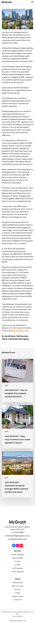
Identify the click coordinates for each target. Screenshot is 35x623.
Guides (17, 593)
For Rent (18, 565)
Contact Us (17, 600)
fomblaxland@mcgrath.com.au (18, 536)
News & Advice (17, 583)
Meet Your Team (17, 586)
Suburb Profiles (17, 596)
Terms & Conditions (17, 616)
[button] (32, 2)
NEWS (6, 385)
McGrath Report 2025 (19, 331)
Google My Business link (17, 539)
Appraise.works (21, 620)
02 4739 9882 (18, 533)
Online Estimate (17, 558)
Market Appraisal (17, 555)
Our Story (17, 589)
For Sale (17, 561)
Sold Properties (17, 568)
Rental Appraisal (17, 572)
